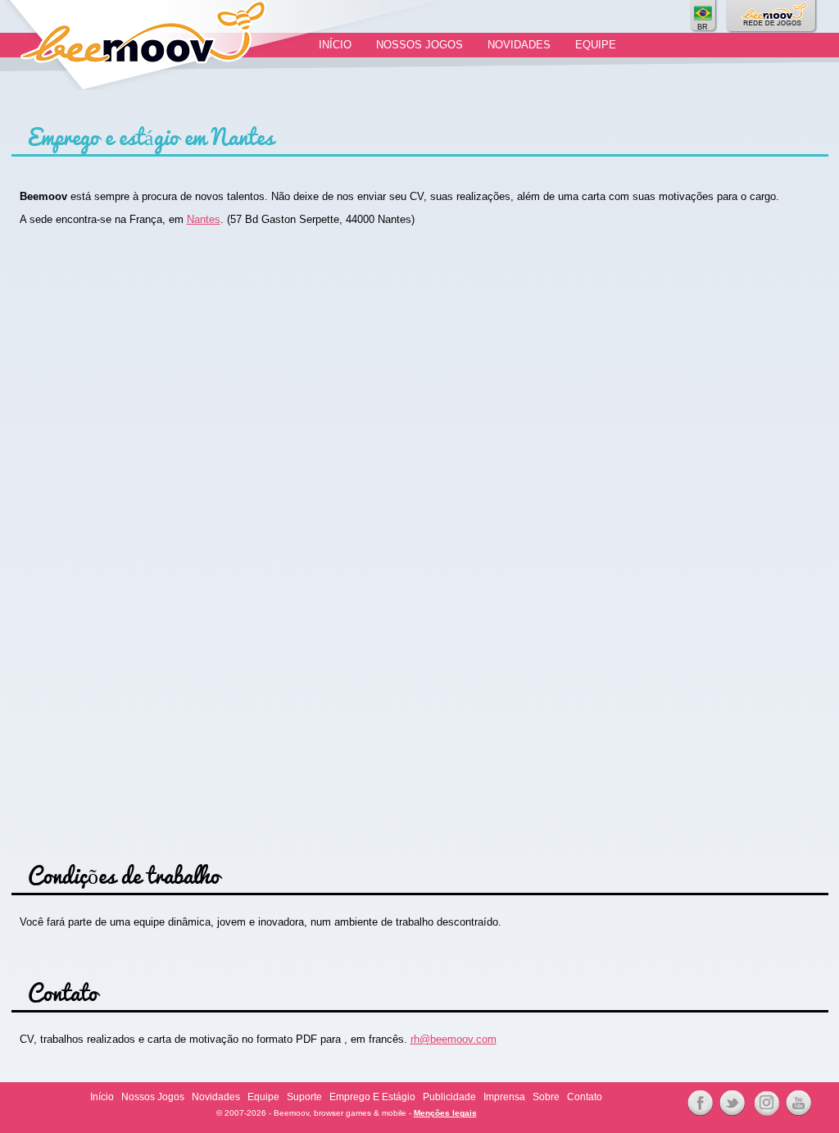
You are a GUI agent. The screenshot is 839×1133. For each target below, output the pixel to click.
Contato (584, 1097)
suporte (304, 1097)
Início (335, 45)
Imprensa (504, 1097)
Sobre (546, 1097)
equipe (595, 45)
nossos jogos (419, 45)
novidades (519, 45)
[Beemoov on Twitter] (730, 1103)
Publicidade (449, 1097)
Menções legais (445, 1112)
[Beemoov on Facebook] (698, 1103)
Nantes (203, 219)
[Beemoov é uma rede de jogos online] (772, 16)
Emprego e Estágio (372, 1097)
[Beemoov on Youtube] (796, 1103)
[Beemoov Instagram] (764, 1103)
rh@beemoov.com (453, 1039)
